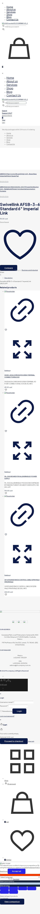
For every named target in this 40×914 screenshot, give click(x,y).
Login (19, 711)
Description (8, 278)
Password (4, 706)
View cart (31, 741)
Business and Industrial (30, 270)
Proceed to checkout (13, 741)
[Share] (22, 888)
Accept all (16, 871)
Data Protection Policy (32, 867)
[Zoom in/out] (4, 888)
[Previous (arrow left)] (4, 892)
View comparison (12, 901)
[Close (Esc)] (31, 888)
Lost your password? (7, 716)
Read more (4, 871)
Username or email (7, 702)
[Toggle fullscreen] (13, 888)
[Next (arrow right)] (13, 892)
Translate (16, 879)
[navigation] (20, 730)
